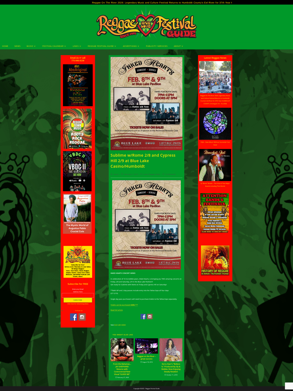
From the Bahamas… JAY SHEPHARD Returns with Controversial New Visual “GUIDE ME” (122, 369)
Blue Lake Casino (120, 325)
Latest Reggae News (152, 174)
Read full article (117, 310)
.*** (136, 305)
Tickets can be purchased (121, 305)
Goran (116, 174)
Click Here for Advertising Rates (77, 304)
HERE (133, 305)
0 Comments (171, 174)
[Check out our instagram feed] (150, 316)
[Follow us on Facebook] (143, 316)
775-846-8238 (77, 60)
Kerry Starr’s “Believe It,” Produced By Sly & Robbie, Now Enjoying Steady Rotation (170, 368)
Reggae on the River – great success (146, 357)
